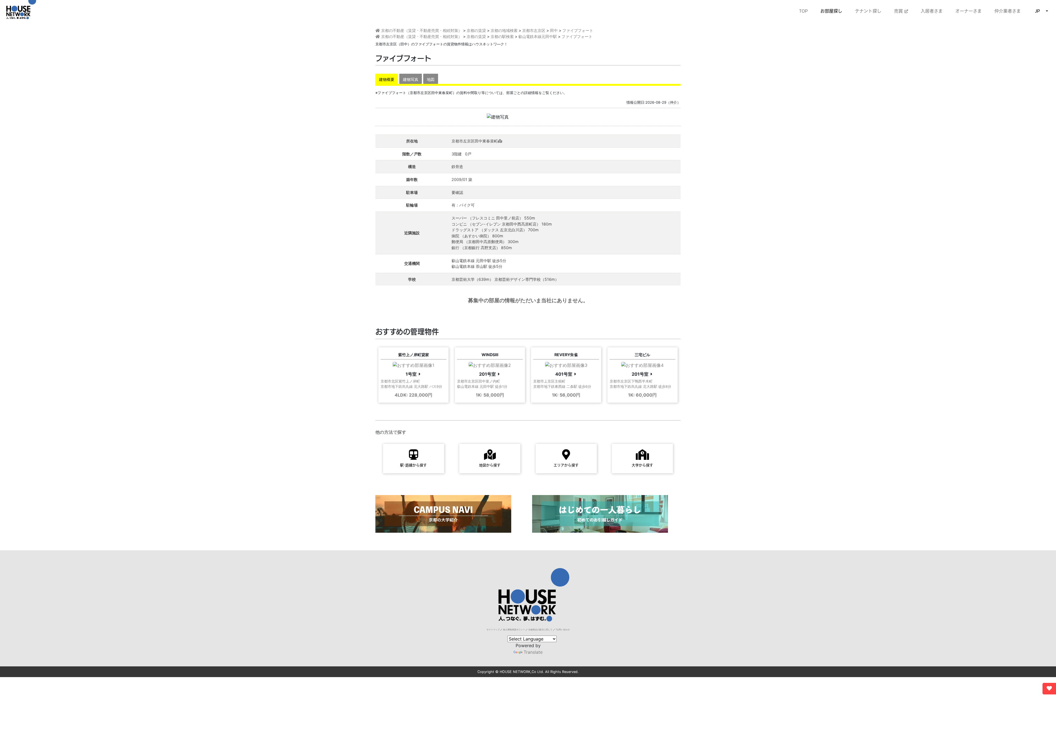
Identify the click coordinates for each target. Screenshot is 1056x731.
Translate (533, 652)
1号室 (411, 374)
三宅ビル (642, 354)
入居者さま (932, 11)
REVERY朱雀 (566, 354)
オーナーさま (968, 11)
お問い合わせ (563, 629)
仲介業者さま (1007, 11)
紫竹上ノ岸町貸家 (413, 354)
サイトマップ (493, 629)
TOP (803, 11)
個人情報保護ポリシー (514, 629)
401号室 (563, 374)
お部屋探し (831, 11)
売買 (899, 11)
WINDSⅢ (490, 354)
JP (1037, 11)
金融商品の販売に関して (540, 629)
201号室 (487, 374)
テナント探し (868, 11)
